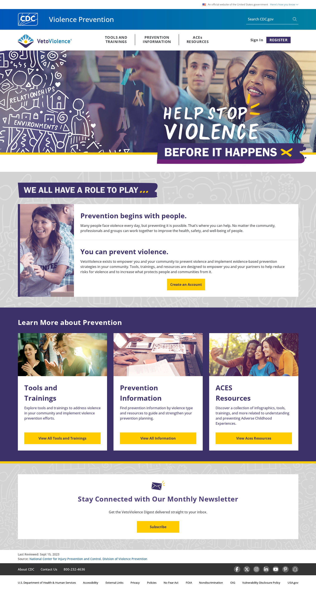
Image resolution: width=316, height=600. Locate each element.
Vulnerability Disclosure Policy (261, 583)
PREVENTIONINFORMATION (157, 39)
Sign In (256, 39)
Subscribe (158, 527)
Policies (151, 583)
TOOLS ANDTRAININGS (116, 39)
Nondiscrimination (211, 583)
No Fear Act (171, 583)
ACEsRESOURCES (198, 39)
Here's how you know (283, 4)
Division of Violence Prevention (125, 559)
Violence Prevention (81, 19)
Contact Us (49, 569)
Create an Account (186, 284)
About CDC (26, 569)
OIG (232, 583)
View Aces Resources (253, 438)
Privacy (135, 583)
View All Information (158, 438)
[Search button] (295, 19)
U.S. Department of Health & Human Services (47, 583)
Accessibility (90, 583)
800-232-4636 (74, 569)
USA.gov (293, 583)
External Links (114, 583)
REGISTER (278, 39)
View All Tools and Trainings (62, 438)
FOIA (189, 583)
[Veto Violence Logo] (45, 46)
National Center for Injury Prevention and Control (65, 559)
